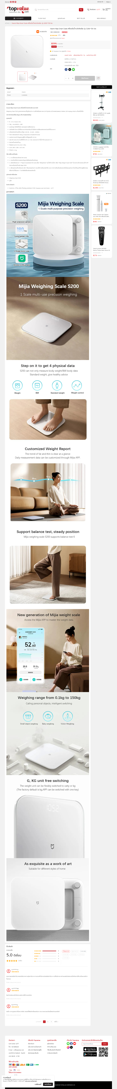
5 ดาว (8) (83, 951)
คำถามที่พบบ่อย (51, 1047)
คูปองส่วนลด (61, 18)
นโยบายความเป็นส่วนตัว (34, 1047)
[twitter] (69, 70)
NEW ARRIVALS (101, 18)
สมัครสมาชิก (100, 2)
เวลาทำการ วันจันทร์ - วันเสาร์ (17, 1053)
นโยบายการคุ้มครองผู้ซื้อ (35, 1050)
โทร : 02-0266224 (14, 1047)
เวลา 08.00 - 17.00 (14, 1056)
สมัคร (104, 1044)
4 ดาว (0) (65, 955)
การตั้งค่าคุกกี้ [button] (38, 1084)
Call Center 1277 (14, 1044)
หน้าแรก (7, 23)
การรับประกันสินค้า (52, 1053)
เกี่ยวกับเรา (31, 1044)
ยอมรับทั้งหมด (48, 1084)
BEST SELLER (81, 18)
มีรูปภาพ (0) (75, 951)
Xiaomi (63, 38)
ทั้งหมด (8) (66, 951)
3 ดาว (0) (73, 955)
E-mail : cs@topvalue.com (16, 1050)
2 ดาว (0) (81, 955)
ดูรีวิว (64, 35)
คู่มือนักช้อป (50, 1044)
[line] (73, 70)
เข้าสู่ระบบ (108, 2)
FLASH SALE (42, 18)
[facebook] (66, 70)
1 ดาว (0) (65, 958)
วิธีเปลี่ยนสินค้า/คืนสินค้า (54, 1050)
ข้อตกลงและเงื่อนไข (33, 1053)
